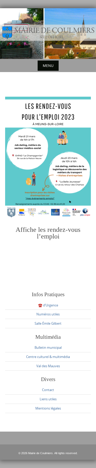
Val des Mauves (48, 366)
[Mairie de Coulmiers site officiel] (48, 33)
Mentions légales (48, 408)
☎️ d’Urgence (48, 305)
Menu (48, 65)
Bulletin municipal (48, 347)
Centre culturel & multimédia (48, 356)
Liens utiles (48, 399)
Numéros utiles (48, 314)
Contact (48, 389)
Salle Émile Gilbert (48, 323)
